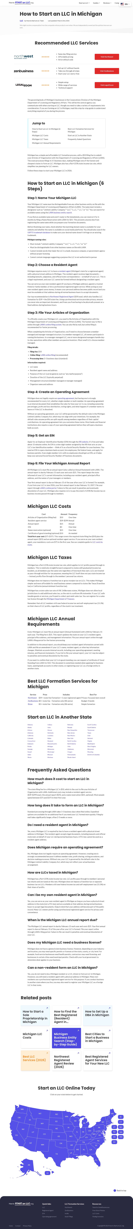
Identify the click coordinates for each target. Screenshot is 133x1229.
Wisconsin (90, 749)
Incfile (67, 1213)
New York (70, 738)
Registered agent (47, 1210)
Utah (88, 735)
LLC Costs (95, 1213)
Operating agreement (49, 1216)
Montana (50, 757)
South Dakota (91, 727)
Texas (89, 733)
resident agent (65, 271)
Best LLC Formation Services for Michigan (81, 130)
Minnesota (51, 749)
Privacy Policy (27, 1226)
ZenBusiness (33, 701)
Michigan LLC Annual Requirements (46, 143)
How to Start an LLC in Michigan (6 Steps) (46, 130)
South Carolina (91, 725)
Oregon (69, 752)
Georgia (30, 749)
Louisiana (50, 735)
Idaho (29, 754)
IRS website (83, 442)
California (30, 735)
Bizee (30, 704)
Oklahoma (70, 749)
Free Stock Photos (98, 1210)
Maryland (50, 741)
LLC (43, 1207)
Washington (91, 744)
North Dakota (71, 744)
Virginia (89, 741)
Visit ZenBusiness (107, 71)
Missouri (50, 754)
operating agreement (65, 398)
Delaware (30, 744)
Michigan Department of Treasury (60, 599)
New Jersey (71, 733)
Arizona (30, 730)
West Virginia (91, 746)
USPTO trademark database (39, 232)
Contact (17, 1226)
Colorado (30, 738)
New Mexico (71, 735)
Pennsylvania (71, 754)
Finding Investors (98, 1216)
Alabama (30, 725)
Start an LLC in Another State (80, 135)
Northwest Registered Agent (62, 296)
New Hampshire (72, 730)
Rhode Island (71, 757)
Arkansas (30, 733)
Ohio (68, 746)
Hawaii (30, 752)
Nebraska (70, 725)
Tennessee (90, 730)
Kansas (50, 730)
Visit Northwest (107, 57)
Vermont (90, 738)
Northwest (32, 698)
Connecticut (31, 741)
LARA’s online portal (48, 488)
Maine (49, 738)
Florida (30, 746)
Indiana (50, 725)
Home (11, 1226)
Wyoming (90, 752)
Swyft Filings (69, 1216)
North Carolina (71, 741)
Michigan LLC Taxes (40, 139)
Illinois (29, 757)
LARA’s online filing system (51, 324)
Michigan (50, 746)
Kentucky (50, 733)
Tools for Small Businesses (101, 1207)
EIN (43, 1213)
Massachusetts (52, 744)
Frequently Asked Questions (79, 139)
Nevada (69, 727)
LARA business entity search (60, 212)
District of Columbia (93, 754)
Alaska (30, 727)
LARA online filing (48, 355)
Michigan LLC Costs (40, 135)
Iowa (49, 727)
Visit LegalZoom (106, 85)
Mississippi (51, 752)
